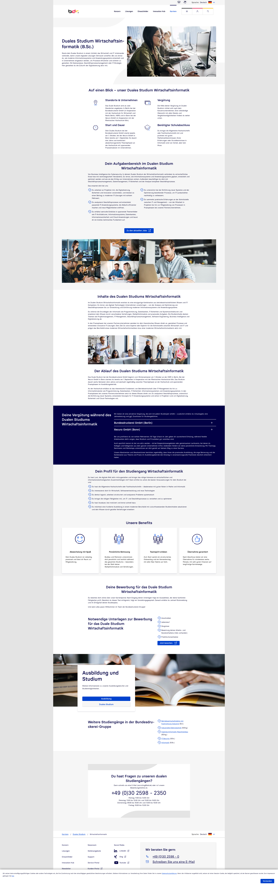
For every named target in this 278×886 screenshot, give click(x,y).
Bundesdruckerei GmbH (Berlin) (133, 422)
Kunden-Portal (93, 868)
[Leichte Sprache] (179, 2)
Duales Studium (106, 704)
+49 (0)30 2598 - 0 (165, 856)
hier (13, 876)
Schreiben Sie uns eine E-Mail (173, 861)
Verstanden (267, 881)
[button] (187, 11)
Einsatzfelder (143, 11)
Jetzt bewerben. (166, 643)
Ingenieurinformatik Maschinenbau (174, 732)
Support (91, 857)
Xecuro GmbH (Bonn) (127, 429)
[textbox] (207, 2)
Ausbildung (106, 699)
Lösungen (129, 11)
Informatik (165, 743)
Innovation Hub (159, 11)
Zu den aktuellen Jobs (137, 230)
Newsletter (66, 868)
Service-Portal (93, 863)
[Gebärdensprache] (185, 2)
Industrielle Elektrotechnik (171, 728)
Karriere (173, 11)
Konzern (117, 11)
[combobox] (207, 2)
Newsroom (92, 845)
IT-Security (165, 738)
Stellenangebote (94, 851)
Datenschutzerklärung (169, 873)
